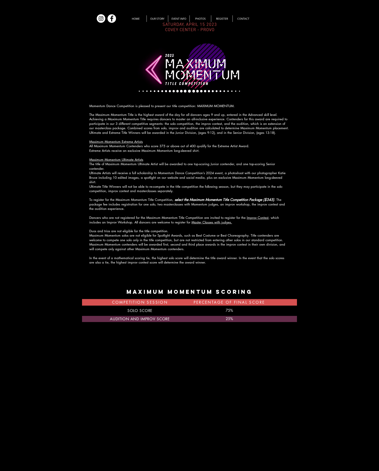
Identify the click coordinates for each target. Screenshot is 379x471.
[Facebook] (111, 18)
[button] (157, 18)
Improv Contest (257, 218)
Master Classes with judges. (211, 222)
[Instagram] (101, 18)
